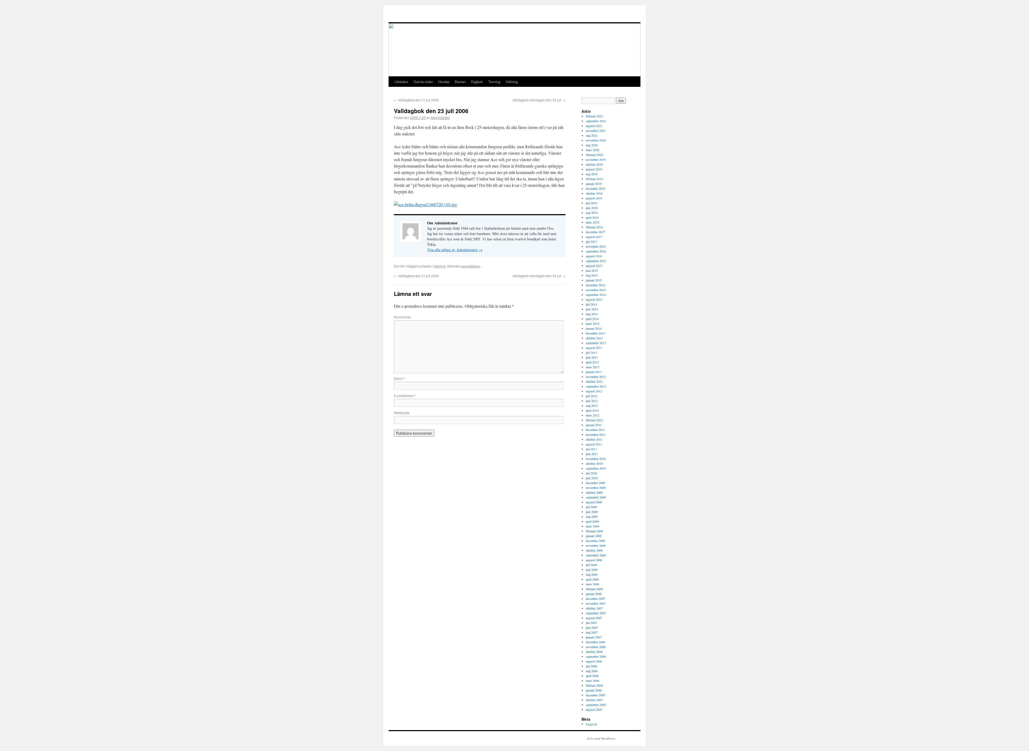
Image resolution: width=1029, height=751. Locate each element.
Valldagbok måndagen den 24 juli (538, 100)
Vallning (512, 81)
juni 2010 (592, 478)
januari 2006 (594, 690)
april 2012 (592, 410)
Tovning (494, 81)
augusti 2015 (594, 265)
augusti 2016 (594, 256)
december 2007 (595, 598)
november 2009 (596, 487)
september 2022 (596, 121)
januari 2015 (594, 280)
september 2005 (596, 704)
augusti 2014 (594, 299)
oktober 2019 (594, 164)
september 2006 (596, 656)
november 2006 (596, 647)
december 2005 (595, 695)
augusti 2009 (594, 502)
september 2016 (596, 251)
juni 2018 (592, 208)
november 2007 (596, 603)
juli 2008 (591, 565)
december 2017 (595, 232)
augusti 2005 (594, 709)
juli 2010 (591, 473)
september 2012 (596, 386)
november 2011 (596, 434)
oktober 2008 (594, 550)
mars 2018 (592, 222)
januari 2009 (594, 536)
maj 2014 (592, 314)
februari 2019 (594, 179)
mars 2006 (592, 680)
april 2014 (592, 319)
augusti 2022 (594, 126)
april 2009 (592, 521)
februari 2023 (594, 116)
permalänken (470, 266)
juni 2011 (592, 454)
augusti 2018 (594, 198)
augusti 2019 (594, 169)
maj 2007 (592, 632)
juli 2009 (591, 507)
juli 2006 (591, 666)
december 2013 (595, 333)
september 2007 (596, 613)
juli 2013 (591, 352)
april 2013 (592, 362)
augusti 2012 (594, 391)
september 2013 (596, 343)
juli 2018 (591, 203)
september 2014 (596, 294)
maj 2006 (592, 671)
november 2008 (596, 545)
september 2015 (596, 261)
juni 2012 (592, 401)
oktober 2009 (594, 492)
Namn (399, 378)
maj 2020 (592, 145)
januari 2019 (594, 183)
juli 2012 (591, 396)
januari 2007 (594, 637)
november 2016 (596, 246)
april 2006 (592, 676)
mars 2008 (592, 584)
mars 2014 (592, 323)
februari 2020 (594, 155)
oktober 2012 (594, 381)
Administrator (440, 117)
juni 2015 (592, 270)
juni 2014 (592, 309)
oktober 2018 (594, 193)
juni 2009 (592, 512)
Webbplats (401, 412)
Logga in (591, 724)
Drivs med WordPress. (601, 738)
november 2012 (596, 376)
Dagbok (477, 81)
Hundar (443, 81)
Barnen (460, 81)
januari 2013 (594, 372)
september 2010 (596, 468)
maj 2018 (592, 212)
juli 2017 (591, 241)
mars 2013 (592, 367)
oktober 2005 (594, 700)
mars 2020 (592, 150)
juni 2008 (592, 569)
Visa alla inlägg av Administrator (454, 249)
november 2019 (596, 159)
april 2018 (592, 217)
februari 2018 (594, 227)
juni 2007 (592, 627)
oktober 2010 (594, 463)
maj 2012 (592, 405)
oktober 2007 (594, 608)
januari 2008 (594, 594)
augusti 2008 (594, 560)
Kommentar (402, 317)
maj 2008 (592, 574)
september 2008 (596, 555)
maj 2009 (592, 516)
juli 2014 (591, 304)
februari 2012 (594, 420)
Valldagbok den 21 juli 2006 (416, 100)
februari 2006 (594, 685)
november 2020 (596, 140)
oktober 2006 (594, 651)
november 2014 (596, 290)
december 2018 (595, 188)
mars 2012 (592, 415)
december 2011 (595, 429)
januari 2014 (594, 328)
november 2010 (596, 458)
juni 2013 (592, 357)
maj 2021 (592, 135)
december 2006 (595, 642)
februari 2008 (594, 589)
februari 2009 (594, 531)
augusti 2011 (594, 444)
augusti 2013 (594, 347)
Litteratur (401, 81)
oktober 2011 (594, 439)
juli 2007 (591, 622)
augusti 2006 (594, 661)
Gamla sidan (423, 81)
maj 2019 (592, 174)
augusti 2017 (594, 237)
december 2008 (595, 540)
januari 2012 (594, 425)
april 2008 (592, 579)
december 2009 (595, 483)
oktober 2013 (594, 338)
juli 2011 (591, 449)
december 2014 (595, 285)
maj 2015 (592, 275)
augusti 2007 (594, 618)
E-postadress (404, 395)
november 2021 (596, 130)
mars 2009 (592, 526)
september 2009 (596, 497)
